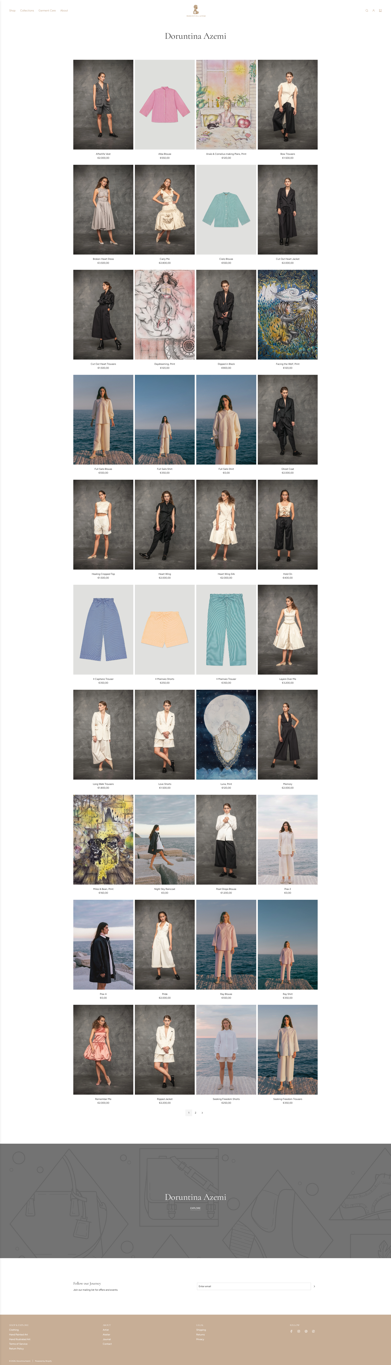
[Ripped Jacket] (165, 1050)
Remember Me (103, 1099)
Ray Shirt (288, 994)
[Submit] (314, 1286)
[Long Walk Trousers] (103, 735)
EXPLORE (195, 1208)
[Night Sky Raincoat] (165, 840)
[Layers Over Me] (288, 630)
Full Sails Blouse (103, 469)
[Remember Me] (103, 1050)
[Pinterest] (306, 1331)
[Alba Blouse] (165, 105)
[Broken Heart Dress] (103, 210)
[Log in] (373, 10)
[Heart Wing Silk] (226, 525)
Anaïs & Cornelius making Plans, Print (226, 153)
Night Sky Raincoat (164, 889)
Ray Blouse (226, 994)
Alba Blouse (164, 153)
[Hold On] (288, 525)
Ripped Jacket (165, 1099)
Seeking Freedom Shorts (226, 1099)
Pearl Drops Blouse (226, 889)
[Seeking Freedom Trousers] (288, 1050)
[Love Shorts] (165, 735)
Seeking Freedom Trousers (287, 1099)
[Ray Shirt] (288, 945)
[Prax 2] (288, 840)
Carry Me (165, 258)
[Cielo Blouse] (226, 210)
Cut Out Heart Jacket (288, 258)
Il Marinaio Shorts (164, 679)
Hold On (287, 574)
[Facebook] (291, 1331)
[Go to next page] (202, 1112)
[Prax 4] (103, 945)
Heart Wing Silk (226, 574)
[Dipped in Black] (226, 315)
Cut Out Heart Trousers (103, 364)
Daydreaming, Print (164, 364)
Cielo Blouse (226, 258)
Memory (287, 784)
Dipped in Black (226, 364)
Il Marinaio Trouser (226, 679)
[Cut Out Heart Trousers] (103, 315)
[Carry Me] (165, 210)
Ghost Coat (287, 469)
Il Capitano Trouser (103, 679)
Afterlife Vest (103, 153)
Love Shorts (164, 784)
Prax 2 (287, 889)
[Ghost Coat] (288, 420)
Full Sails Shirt (164, 469)
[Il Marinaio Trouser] (226, 630)
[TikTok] (313, 1331)
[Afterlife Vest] (103, 105)
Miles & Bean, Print (103, 889)
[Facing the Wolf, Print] (288, 315)
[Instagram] (298, 1331)
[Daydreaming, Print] (165, 315)
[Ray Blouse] (226, 945)
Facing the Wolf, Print (288, 364)
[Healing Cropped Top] (103, 525)
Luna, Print (226, 784)
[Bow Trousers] (288, 105)
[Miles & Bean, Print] (103, 840)
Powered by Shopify (43, 1361)
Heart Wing (165, 574)
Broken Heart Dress (103, 258)
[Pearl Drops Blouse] (226, 840)
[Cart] (380, 10)
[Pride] (165, 945)
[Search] (367, 10)
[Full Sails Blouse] (103, 420)
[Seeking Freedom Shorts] (226, 1050)
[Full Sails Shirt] (165, 420)
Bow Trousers (287, 153)
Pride (165, 994)
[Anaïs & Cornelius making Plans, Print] (226, 105)
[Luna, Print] (226, 735)
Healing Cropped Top (103, 574)
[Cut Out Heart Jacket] (288, 210)
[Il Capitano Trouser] (103, 630)
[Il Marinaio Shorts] (165, 630)
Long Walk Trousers (103, 784)
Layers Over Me (287, 679)
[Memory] (288, 735)
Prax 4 (103, 994)
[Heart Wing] (165, 525)
